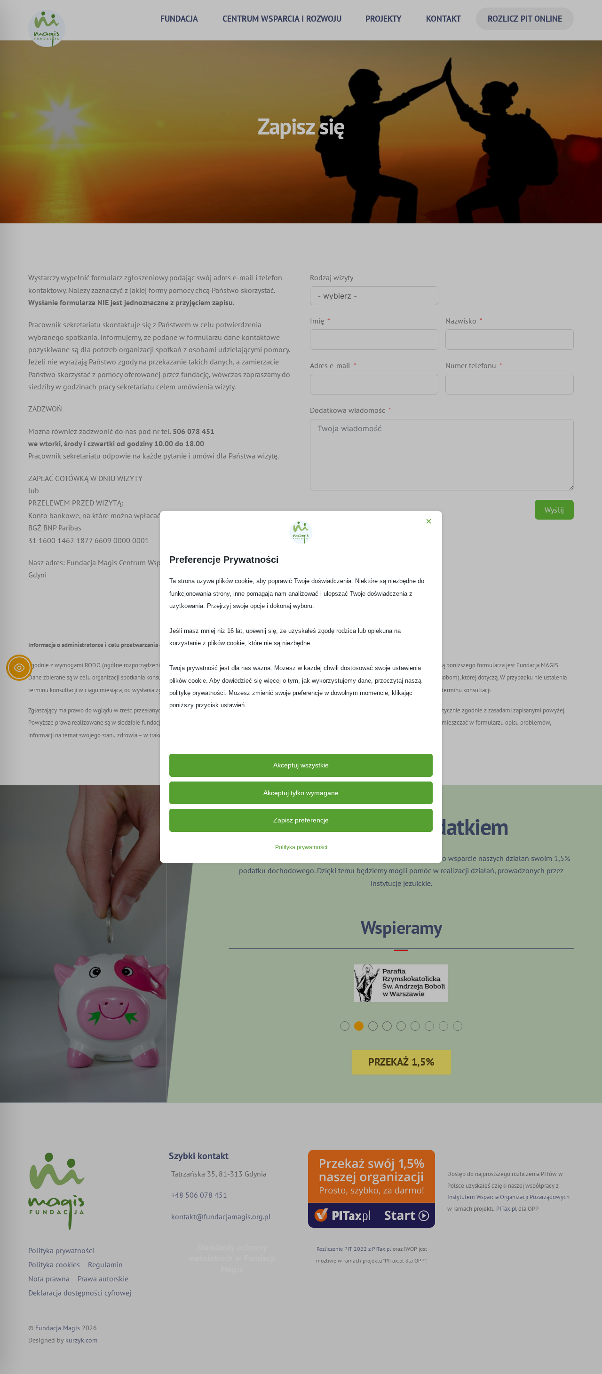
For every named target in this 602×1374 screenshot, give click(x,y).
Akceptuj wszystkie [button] (301, 765)
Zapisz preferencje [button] (301, 820)
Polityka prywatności (301, 847)
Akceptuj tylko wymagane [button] (301, 793)
